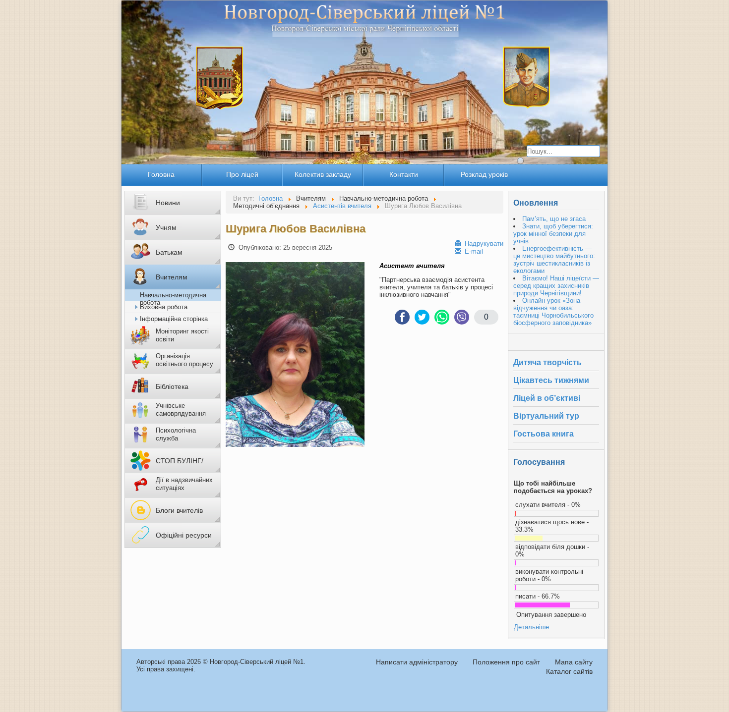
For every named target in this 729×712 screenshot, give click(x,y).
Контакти (403, 174)
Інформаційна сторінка (174, 319)
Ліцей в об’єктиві (546, 398)
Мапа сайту (574, 662)
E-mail (473, 251)
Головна (161, 174)
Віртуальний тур (546, 416)
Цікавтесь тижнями (551, 380)
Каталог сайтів (569, 671)
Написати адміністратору (417, 662)
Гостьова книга (543, 434)
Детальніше (531, 627)
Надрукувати (483, 243)
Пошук (519, 162)
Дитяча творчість (547, 362)
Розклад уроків (484, 174)
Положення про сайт (506, 662)
